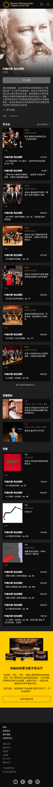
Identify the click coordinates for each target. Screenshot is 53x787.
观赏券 (5, 751)
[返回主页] (18, 4)
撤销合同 (6, 762)
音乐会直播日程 (9, 772)
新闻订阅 (6, 744)
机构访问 (6, 747)
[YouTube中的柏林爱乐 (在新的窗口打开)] (15, 782)
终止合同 (6, 758)
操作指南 (6, 734)
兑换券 (5, 755)
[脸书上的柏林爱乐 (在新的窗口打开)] (23, 782)
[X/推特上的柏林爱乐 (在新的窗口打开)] (30, 782)
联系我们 (6, 731)
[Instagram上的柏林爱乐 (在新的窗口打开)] (37, 782)
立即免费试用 (26, 699)
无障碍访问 (7, 738)
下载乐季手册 (8, 768)
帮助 (5, 727)
